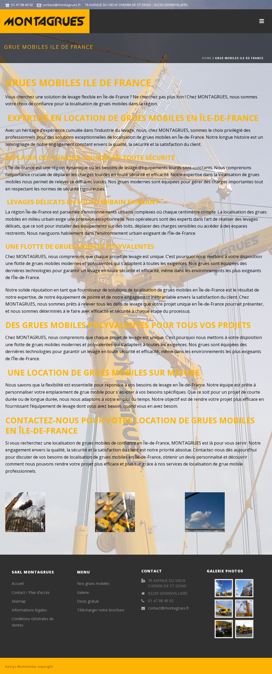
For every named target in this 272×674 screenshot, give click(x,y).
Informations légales (29, 609)
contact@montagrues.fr (62, 4)
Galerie (83, 592)
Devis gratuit (88, 601)
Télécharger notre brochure (100, 609)
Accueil (18, 583)
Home (206, 58)
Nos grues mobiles (93, 583)
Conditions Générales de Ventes (33, 621)
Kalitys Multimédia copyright (29, 666)
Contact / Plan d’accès (31, 592)
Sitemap (19, 601)
